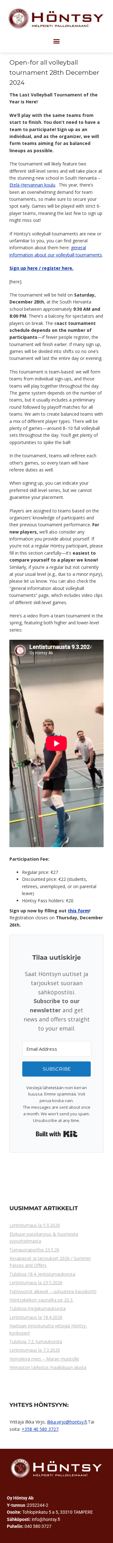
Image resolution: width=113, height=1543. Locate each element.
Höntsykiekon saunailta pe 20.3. (41, 1300)
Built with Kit (57, 1134)
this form (78, 911)
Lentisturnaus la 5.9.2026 (34, 1225)
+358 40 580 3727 (40, 1429)
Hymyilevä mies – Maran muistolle (44, 1359)
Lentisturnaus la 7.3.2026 (34, 1350)
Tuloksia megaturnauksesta (37, 1308)
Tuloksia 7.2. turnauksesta (35, 1341)
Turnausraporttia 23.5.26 (34, 1250)
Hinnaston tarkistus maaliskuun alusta (47, 1367)
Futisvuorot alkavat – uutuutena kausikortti (52, 1291)
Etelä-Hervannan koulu (32, 185)
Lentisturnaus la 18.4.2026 (35, 1317)
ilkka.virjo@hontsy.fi (67, 1422)
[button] (56, 41)
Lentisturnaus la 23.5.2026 (35, 1283)
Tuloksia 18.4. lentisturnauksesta (42, 1274)
